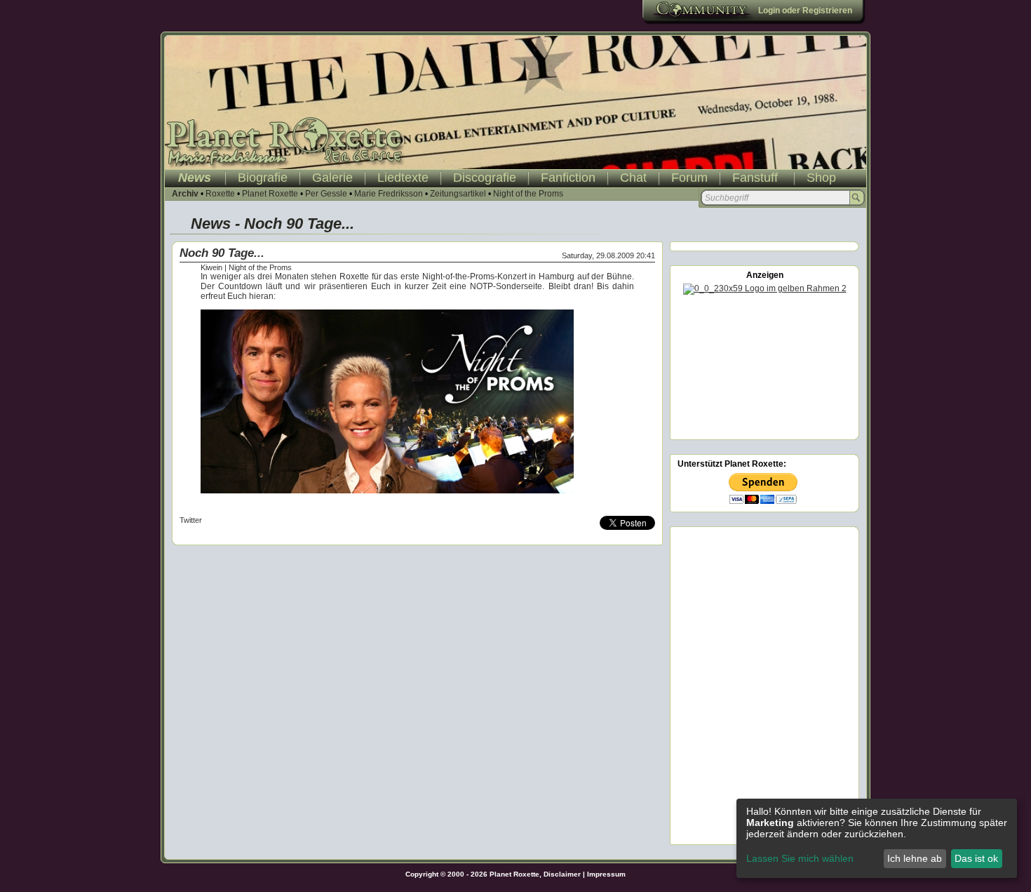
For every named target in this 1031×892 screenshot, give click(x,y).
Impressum (606, 874)
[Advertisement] (764, 365)
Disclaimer (562, 874)
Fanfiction (568, 178)
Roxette (220, 194)
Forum (689, 178)
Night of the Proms (528, 194)
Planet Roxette (270, 194)
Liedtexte (403, 178)
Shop (821, 178)
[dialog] (876, 838)
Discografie (484, 178)
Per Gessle (326, 194)
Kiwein (211, 267)
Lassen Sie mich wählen (800, 858)
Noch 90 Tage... (222, 253)
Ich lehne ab (914, 858)
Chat (633, 178)
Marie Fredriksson (388, 194)
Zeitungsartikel (458, 194)
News (194, 178)
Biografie (263, 178)
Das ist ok (976, 858)
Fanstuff (755, 178)
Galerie (332, 178)
